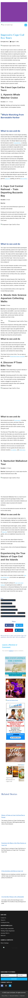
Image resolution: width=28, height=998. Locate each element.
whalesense (21, 613)
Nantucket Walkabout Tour (8, 613)
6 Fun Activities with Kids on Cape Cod (12, 871)
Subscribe (14, 979)
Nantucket (4, 532)
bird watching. (23, 178)
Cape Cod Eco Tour (6, 603)
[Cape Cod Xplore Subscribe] (12, 700)
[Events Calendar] (15, 752)
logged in (11, 650)
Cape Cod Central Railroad (8, 600)
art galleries (14, 449)
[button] (26, 25)
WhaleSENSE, (17, 143)
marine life (7, 178)
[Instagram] (6, 985)
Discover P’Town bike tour (8, 606)
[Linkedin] (10, 985)
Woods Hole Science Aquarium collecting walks (13, 616)
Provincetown (17, 420)
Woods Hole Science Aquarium (17, 356)
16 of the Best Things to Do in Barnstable (12, 896)
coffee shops (22, 449)
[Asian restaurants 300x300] (15, 773)
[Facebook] (2, 985)
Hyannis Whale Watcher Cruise (9, 609)
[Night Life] (15, 688)
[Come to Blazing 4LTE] (15, 721)
